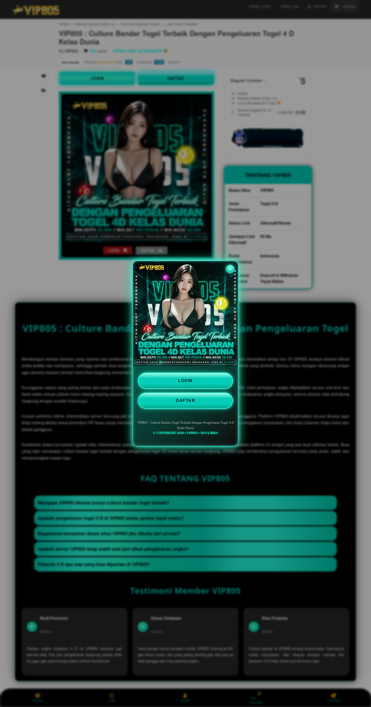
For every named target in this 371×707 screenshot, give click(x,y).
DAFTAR (185, 400)
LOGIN (185, 380)
